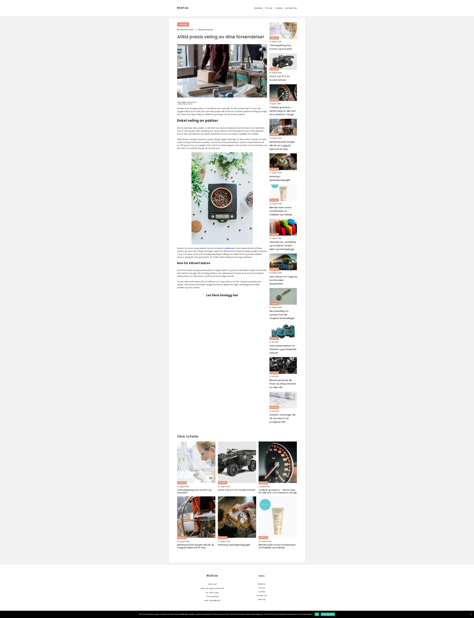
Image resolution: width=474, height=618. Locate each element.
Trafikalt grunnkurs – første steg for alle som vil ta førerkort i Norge (282, 111)
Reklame (258, 8)
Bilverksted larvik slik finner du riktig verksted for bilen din (282, 384)
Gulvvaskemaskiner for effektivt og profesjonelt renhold (282, 349)
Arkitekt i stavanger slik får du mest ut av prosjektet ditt (282, 418)
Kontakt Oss (291, 8)
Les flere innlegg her (222, 295)
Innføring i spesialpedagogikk (279, 178)
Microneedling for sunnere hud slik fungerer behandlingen (282, 314)
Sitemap (261, 599)
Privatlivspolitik (328, 614)
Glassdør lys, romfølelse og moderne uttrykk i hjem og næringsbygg (282, 245)
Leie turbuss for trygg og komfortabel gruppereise (283, 280)
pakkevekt (230, 248)
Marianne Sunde (205, 30)
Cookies (279, 8)
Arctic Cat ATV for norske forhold (279, 78)
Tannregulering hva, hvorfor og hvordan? (280, 47)
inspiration (183, 24)
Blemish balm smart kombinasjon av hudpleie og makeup (280, 211)
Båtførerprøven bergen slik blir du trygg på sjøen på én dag (282, 145)
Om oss (268, 8)
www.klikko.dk (214, 600)
